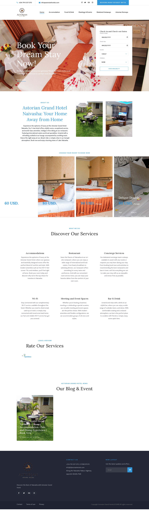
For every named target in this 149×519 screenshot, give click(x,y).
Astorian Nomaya (122, 12)
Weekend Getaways (104, 12)
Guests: (102, 49)
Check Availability (114, 68)
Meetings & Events (85, 12)
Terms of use (30, 504)
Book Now (21, 80)
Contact (19, 504)
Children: (102, 58)
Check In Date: (104, 33)
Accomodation (54, 12)
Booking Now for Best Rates (113, 2)
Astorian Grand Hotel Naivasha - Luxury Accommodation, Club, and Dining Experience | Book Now (33, 427)
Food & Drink (69, 12)
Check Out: (103, 41)
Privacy (41, 504)
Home (42, 12)
